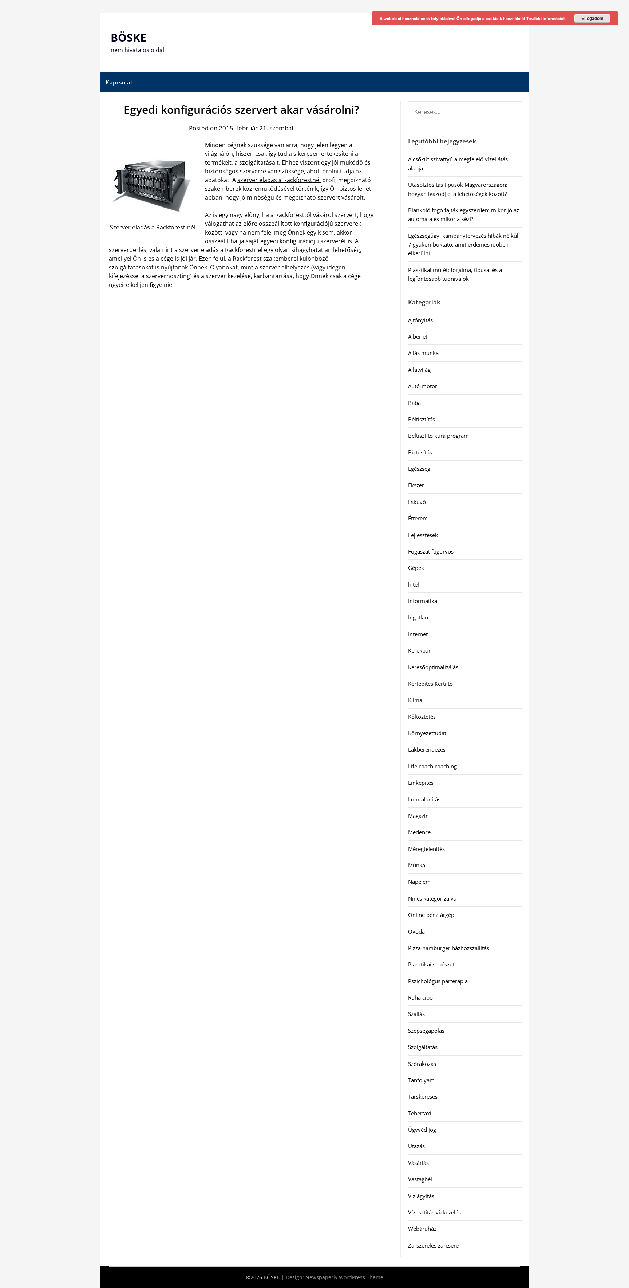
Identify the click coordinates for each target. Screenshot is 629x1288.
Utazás (416, 1146)
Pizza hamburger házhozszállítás (448, 948)
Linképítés (421, 782)
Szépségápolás (426, 1030)
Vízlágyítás (421, 1196)
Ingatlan (418, 617)
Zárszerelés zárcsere (433, 1245)
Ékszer (416, 485)
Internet (418, 634)
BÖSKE (128, 37)
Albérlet (417, 336)
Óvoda (416, 931)
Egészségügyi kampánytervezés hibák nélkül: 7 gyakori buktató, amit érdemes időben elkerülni (464, 244)
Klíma (415, 700)
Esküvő (417, 501)
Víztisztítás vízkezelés (434, 1212)
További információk (546, 18)
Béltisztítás (421, 419)
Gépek (416, 567)
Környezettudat (427, 733)
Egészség (419, 468)
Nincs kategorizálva (432, 898)
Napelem (419, 881)
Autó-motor (422, 386)
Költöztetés (422, 716)
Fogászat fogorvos (431, 551)
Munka (416, 865)
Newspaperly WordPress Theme (344, 1277)
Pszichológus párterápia (438, 981)
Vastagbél (420, 1179)
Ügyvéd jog (422, 1129)
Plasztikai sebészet (431, 964)
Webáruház (422, 1228)
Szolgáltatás (423, 1047)
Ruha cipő (420, 997)
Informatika (422, 600)
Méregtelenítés (426, 848)
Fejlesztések (423, 535)
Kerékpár (419, 650)
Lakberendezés (427, 749)
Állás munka (423, 353)
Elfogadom (592, 18)
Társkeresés (423, 1096)
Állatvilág (419, 369)
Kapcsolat (119, 82)
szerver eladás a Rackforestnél (279, 180)
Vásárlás (418, 1162)
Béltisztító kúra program (438, 435)
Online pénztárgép (431, 914)
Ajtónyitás (420, 320)
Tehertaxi (419, 1113)
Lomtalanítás (424, 799)
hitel (413, 584)
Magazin (418, 815)
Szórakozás (422, 1063)
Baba (414, 402)
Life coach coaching (432, 766)
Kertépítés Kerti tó (430, 683)
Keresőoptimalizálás (433, 667)
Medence (419, 832)
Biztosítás (420, 452)
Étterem (418, 518)
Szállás (416, 1013)
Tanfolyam (421, 1080)
